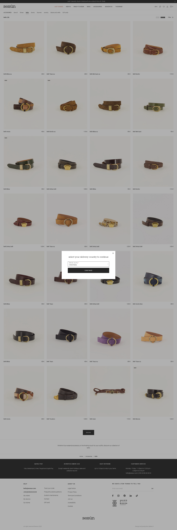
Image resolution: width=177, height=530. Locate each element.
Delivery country (73, 262)
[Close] (113, 253)
